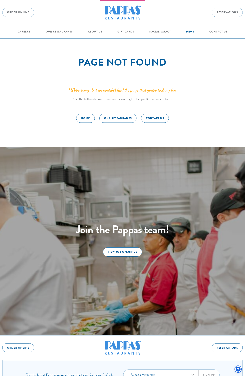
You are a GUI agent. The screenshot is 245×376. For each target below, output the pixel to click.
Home (85, 118)
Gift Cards (126, 31)
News (190, 31)
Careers (24, 31)
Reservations (227, 12)
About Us (95, 31)
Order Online (18, 12)
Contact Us (218, 31)
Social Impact (160, 31)
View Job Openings (122, 252)
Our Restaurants (59, 31)
